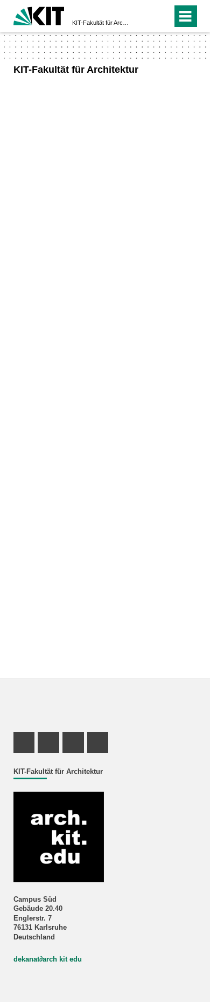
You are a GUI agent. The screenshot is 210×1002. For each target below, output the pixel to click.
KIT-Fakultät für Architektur (101, 22)
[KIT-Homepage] (39, 14)
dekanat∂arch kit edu (47, 959)
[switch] (145, 16)
